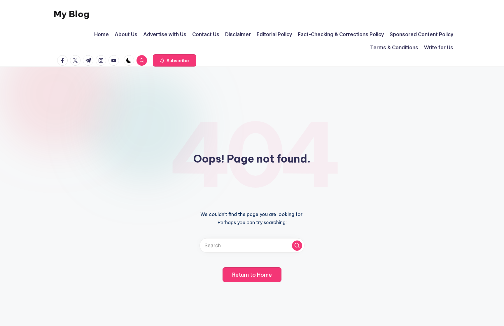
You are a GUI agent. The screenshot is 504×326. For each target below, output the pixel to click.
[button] (174, 60)
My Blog (71, 14)
